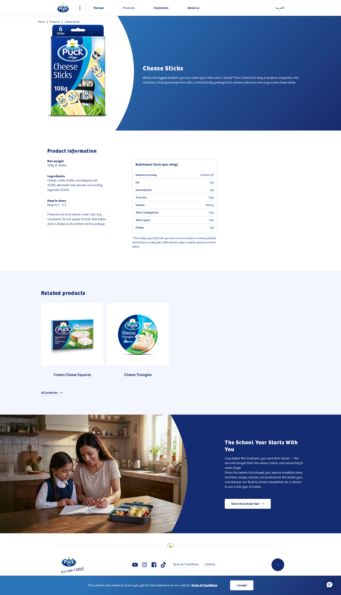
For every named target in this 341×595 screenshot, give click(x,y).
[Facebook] (154, 565)
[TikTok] (163, 565)
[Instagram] (144, 565)
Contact (210, 564)
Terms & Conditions (204, 585)
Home (41, 22)
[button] (329, 584)
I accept (242, 585)
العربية (279, 8)
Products (55, 22)
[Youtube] (135, 565)
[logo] (63, 8)
